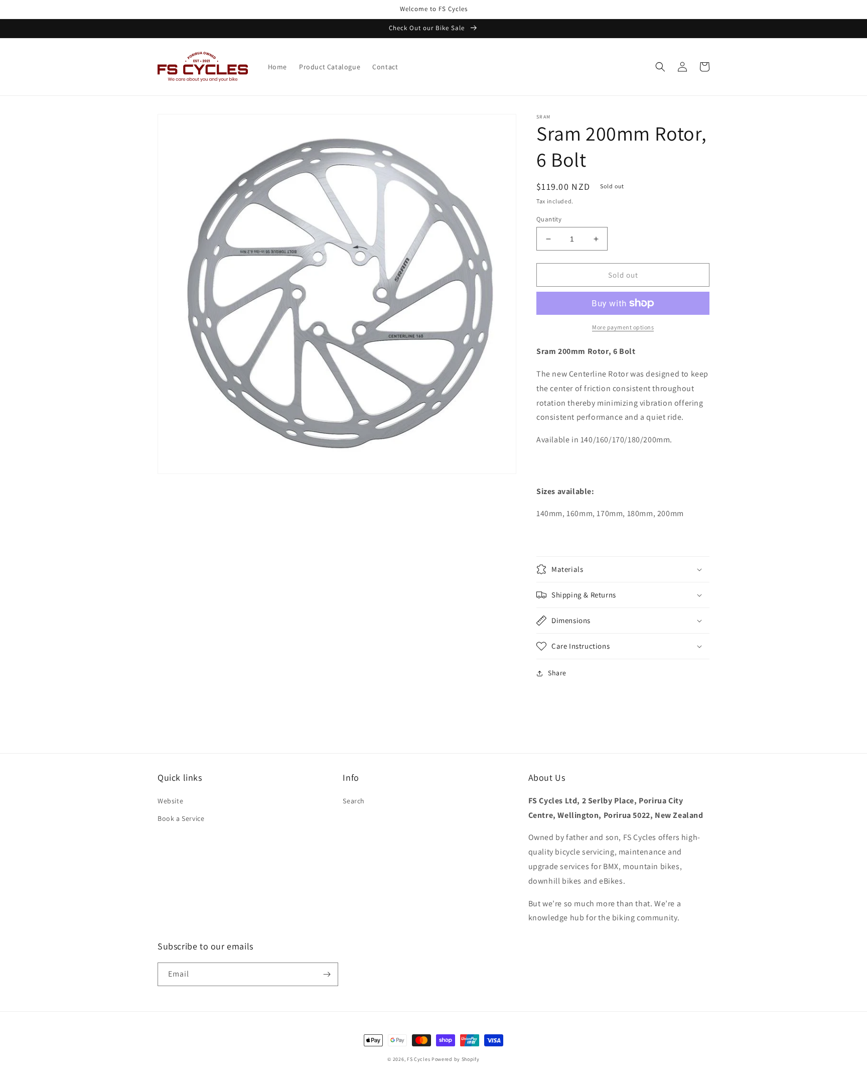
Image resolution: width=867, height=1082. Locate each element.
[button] (660, 67)
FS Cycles (418, 1059)
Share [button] (557, 672)
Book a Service (181, 818)
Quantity (548, 219)
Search (354, 800)
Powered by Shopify (455, 1059)
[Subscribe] (327, 974)
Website (170, 800)
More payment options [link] (623, 327)
